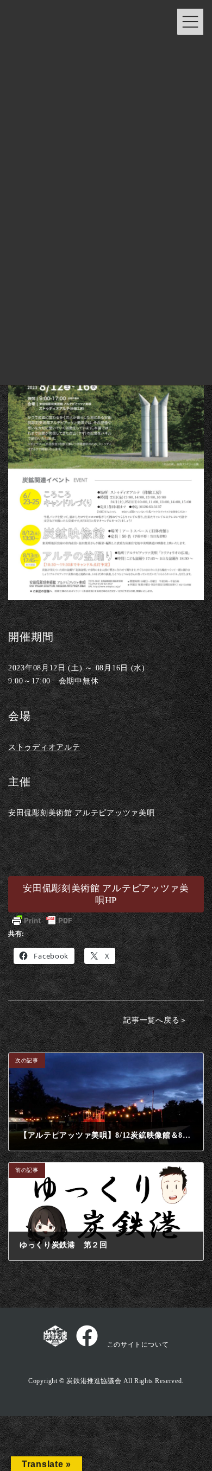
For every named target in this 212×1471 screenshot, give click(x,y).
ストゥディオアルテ (44, 747)
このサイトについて (138, 1344)
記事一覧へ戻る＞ (155, 1020)
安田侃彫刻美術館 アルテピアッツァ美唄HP (106, 894)
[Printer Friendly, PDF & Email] (42, 920)
